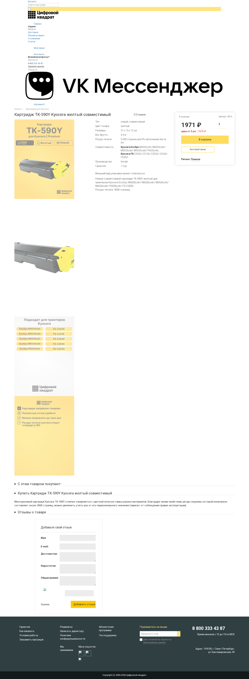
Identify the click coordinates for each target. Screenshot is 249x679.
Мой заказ (39, 48)
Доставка (33, 32)
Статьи (31, 41)
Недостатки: (48, 565)
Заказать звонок (36, 66)
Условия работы (28, 635)
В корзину (205, 139)
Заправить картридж (31, 639)
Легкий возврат (36, 35)
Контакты (38, 54)
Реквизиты (66, 627)
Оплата (32, 29)
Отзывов (140, 114)
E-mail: (45, 546)
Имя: (43, 538)
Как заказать (26, 631)
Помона (195, 159)
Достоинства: (49, 553)
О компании (34, 38)
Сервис (37, 24)
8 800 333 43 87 (35, 63)
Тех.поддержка (107, 635)
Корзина (38, 104)
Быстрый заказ (198, 149)
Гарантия (24, 627)
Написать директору (72, 631)
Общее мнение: (50, 577)
